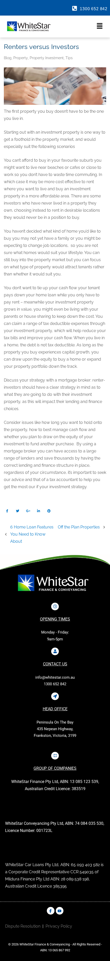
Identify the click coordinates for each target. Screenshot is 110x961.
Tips (69, 58)
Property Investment (47, 58)
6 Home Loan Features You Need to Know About (31, 534)
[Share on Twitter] (17, 511)
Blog (8, 58)
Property (20, 58)
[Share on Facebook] (7, 511)
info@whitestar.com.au (55, 677)
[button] (81, 26)
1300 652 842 (93, 9)
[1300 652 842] (74, 8)
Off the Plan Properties (79, 527)
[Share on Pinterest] (49, 511)
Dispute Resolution (22, 926)
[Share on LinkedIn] (38, 511)
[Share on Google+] (28, 511)
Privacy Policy (59, 926)
